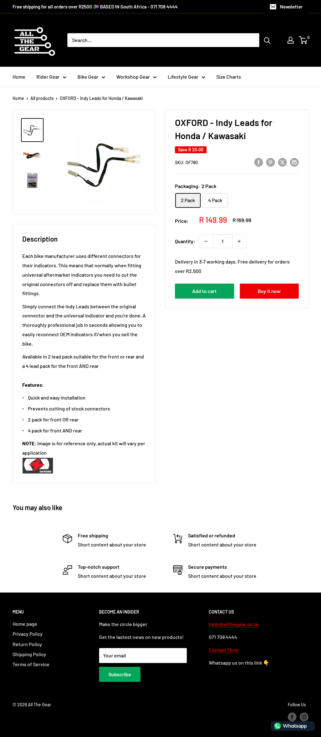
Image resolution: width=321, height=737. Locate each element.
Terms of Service (31, 664)
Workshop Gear (133, 77)
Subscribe (119, 674)
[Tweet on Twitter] (282, 162)
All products (42, 98)
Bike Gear (87, 77)
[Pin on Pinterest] (270, 162)
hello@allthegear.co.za (234, 624)
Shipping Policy (29, 654)
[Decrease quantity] (206, 241)
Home (19, 77)
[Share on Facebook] (258, 162)
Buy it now (269, 291)
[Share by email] (294, 162)
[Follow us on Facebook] (292, 716)
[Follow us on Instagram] (304, 716)
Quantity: (185, 241)
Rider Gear (48, 77)
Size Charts (228, 77)
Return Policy (27, 644)
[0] (303, 40)
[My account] (290, 40)
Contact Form (224, 650)
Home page (25, 624)
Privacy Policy (28, 634)
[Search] (267, 40)
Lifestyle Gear (183, 77)
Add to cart (204, 291)
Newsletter (291, 6)
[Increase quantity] (239, 241)
